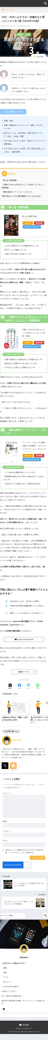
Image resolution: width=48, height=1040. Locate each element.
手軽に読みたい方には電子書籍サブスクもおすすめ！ (22, 196)
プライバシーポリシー (23, 1028)
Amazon (28, 223)
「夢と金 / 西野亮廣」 (10, 180)
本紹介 (16, 694)
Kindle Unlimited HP (25, 639)
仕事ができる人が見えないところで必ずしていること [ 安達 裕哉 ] (33, 333)
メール (6, 831)
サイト (5, 841)
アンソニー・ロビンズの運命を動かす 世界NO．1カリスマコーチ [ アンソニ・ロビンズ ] (34, 446)
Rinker (31, 219)
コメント (7, 793)
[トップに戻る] (3, 1029)
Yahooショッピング (32, 227)
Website (13, 770)
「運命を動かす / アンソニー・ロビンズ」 (17, 192)
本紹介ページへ (24, 672)
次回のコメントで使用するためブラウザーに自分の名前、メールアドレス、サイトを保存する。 (24, 851)
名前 (5, 821)
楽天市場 (39, 223)
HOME (25, 1025)
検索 (45, 915)
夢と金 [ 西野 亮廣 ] (29, 216)
